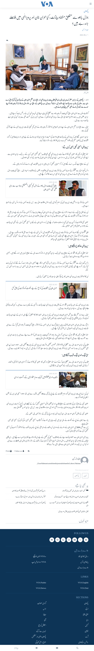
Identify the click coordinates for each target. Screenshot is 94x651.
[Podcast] (57, 539)
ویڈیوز (44, 614)
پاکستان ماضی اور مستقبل (39, 637)
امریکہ (86, 609)
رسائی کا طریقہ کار (83, 556)
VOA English (83, 582)
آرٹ (86, 637)
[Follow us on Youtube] (74, 539)
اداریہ (44, 609)
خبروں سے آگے (41, 631)
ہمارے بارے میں (82, 567)
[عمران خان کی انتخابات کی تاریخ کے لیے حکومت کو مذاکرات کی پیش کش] (73, 291)
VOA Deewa (41, 588)
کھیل (86, 625)
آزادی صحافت (41, 603)
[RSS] (63, 539)
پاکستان (86, 11)
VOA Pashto (41, 582)
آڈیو (45, 620)
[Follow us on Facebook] (86, 539)
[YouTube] (57, 648)
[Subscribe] (51, 539)
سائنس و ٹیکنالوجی (83, 642)
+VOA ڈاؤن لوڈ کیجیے (39, 556)
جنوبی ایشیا (85, 614)
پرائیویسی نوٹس (84, 562)
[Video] (36, 648)
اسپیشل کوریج (42, 625)
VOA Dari (84, 588)
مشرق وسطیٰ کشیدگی (40, 642)
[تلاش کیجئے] (77, 648)
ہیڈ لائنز (16, 648)
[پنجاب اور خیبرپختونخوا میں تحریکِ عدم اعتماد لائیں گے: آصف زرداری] (73, 380)
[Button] (7, 40)
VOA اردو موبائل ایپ (39, 562)
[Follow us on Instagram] (69, 539)
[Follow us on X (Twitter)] (80, 539)
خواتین (86, 631)
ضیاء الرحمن (85, 29)
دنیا (87, 620)
